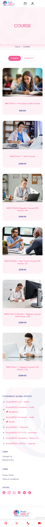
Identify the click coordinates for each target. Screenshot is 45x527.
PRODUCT (29, 58)
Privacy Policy (8, 475)
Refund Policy (8, 460)
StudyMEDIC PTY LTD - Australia (21, 432)
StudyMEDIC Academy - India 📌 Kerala (20, 419)
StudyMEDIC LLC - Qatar (17, 402)
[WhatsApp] (16, 523)
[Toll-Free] (28, 523)
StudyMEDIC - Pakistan (17, 427)
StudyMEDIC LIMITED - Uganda (20, 443)
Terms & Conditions (10, 479)
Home (17, 47)
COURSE (14, 58)
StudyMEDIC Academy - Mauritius (22, 438)
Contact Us (7, 456)
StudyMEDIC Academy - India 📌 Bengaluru (20, 409)
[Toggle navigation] (41, 3)
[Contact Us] (5, 523)
